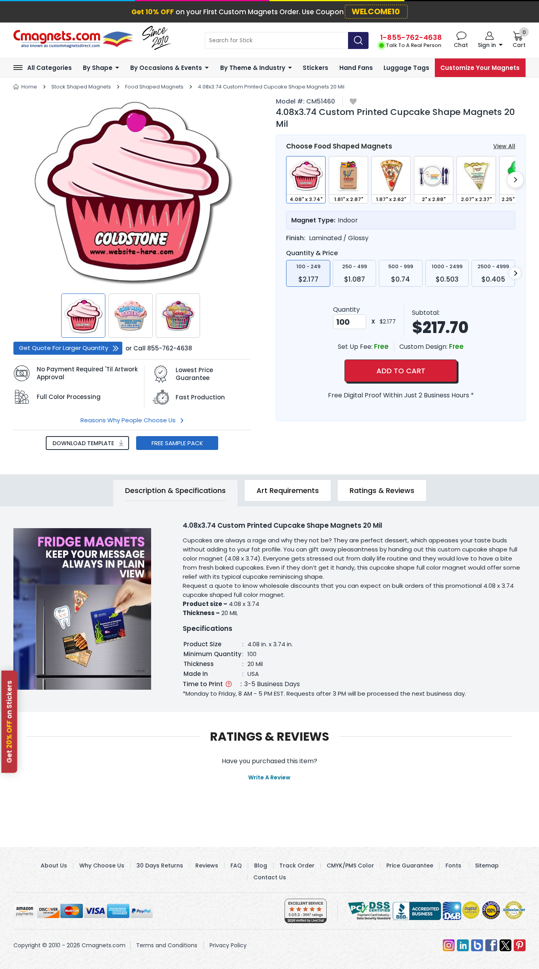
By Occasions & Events (166, 67)
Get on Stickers (9, 721)
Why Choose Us (101, 865)
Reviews (206, 865)
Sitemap (487, 865)
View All (504, 146)
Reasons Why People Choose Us (128, 420)
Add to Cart (400, 371)
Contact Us (269, 877)
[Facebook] (491, 945)
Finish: (295, 238)
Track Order (296, 865)
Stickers (315, 67)
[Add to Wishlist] (353, 102)
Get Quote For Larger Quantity (63, 348)
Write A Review (269, 777)
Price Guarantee (409, 865)
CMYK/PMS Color (350, 865)
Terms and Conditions (166, 945)
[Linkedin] (463, 945)
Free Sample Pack (177, 443)
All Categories (49, 67)
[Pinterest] (520, 945)
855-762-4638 (169, 348)
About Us (54, 865)
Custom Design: (424, 346)
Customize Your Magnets (480, 67)
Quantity (346, 309)
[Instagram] (449, 945)
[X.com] (505, 945)
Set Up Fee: (356, 346)
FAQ (236, 865)
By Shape (97, 67)
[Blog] (477, 945)
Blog (260, 865)
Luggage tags (406, 67)
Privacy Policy (228, 945)
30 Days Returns (160, 865)
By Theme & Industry (252, 67)
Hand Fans (356, 67)
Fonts (453, 865)
